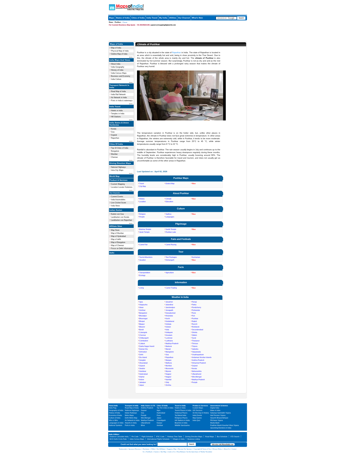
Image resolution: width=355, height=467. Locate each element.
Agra (141, 302)
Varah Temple (144, 232)
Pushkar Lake (171, 232)
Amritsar (142, 310)
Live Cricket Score (118, 203)
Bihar (143, 425)
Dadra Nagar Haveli (146, 346)
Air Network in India (119, 97)
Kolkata (168, 324)
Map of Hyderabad (118, 236)
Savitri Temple (171, 229)
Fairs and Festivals (181, 239)
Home (111, 22)
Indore (141, 380)
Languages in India (116, 423)
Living (141, 288)
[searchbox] (226, 18)
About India (115, 64)
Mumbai (114, 154)
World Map (114, 176)
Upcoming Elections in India (220, 428)
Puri (193, 316)
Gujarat (114, 135)
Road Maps (209, 437)
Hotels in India (117, 110)
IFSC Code (160, 437)
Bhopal (142, 321)
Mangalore (170, 352)
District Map (170, 184)
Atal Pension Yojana (217, 415)
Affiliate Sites (115, 226)
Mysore (168, 371)
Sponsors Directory (135, 449)
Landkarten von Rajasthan (121, 220)
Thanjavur (196, 341)
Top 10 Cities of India (119, 148)
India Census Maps (119, 73)
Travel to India (180, 406)
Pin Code (135, 437)
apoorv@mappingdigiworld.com (163, 25)
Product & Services (118, 180)
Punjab (194, 382)
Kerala (113, 129)
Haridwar (142, 371)
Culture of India (114, 418)
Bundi (141, 330)
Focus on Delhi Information (122, 248)
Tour (180, 252)
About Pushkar (181, 193)
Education (169, 202)
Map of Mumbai (117, 233)
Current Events (117, 196)
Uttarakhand (196, 374)
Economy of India (115, 415)
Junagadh (169, 310)
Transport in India (131, 406)
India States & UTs (148, 406)
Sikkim (194, 335)
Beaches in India (181, 423)
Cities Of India (116, 144)
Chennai (114, 157)
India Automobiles (118, 200)
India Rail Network (118, 94)
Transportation (144, 273)
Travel (141, 184)
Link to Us (171, 452)
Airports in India (131, 423)
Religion (142, 214)
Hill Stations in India (182, 420)
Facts (181, 267)
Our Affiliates (161, 449)
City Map (142, 186)
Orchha (168, 385)
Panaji (194, 302)
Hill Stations (116, 117)
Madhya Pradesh (172, 343)
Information (181, 282)
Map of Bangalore (118, 242)
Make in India (215, 410)
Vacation (142, 260)
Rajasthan (115, 138)
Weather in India (180, 297)
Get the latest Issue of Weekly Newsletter (199, 452)
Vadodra (195, 349)
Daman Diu (143, 349)
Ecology (142, 275)
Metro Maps (129, 415)
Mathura (169, 363)
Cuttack (142, 343)
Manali (168, 349)
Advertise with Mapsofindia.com (222, 444)
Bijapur (142, 324)
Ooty (167, 382)
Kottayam (169, 332)
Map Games (197, 418)
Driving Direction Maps (120, 163)
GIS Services (197, 410)
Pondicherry (196, 307)
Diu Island (143, 357)
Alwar (141, 307)
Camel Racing (171, 245)
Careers (156, 452)
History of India (117, 70)
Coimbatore (143, 341)
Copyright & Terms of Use (202, 449)
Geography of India (116, 410)
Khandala (169, 316)
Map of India (116, 48)
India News (115, 206)
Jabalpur (142, 382)
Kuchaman (196, 257)
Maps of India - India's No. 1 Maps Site (112, 7)
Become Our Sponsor (185, 449)
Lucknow (169, 338)
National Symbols (115, 425)
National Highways (118, 167)
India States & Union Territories (119, 124)
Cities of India (138, 18)
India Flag (112, 408)
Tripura (194, 346)
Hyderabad (143, 374)
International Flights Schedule (158, 439)
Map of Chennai (117, 245)
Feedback (149, 452)
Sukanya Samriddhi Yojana (220, 413)
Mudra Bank (214, 423)
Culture (181, 208)
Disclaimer (146, 449)
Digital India (214, 408)
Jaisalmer (169, 302)
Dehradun (143, 352)
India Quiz (196, 420)
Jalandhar (169, 305)
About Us (227, 449)
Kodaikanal (170, 321)
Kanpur (159, 423)
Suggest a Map (171, 449)
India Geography (117, 67)
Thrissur (195, 343)
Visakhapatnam (198, 355)
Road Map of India (118, 91)
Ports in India (130, 425)
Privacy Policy (217, 449)
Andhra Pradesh (198, 360)
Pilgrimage (181, 224)
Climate (168, 199)
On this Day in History (201, 413)
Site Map (163, 452)
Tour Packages (171, 257)
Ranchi (194, 324)
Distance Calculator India (119, 437)
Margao (168, 360)
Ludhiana (169, 341)
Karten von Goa (117, 214)
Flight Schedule (147, 437)
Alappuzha (143, 305)
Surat (194, 338)
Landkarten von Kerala (120, 217)
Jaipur (141, 385)
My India (163, 18)
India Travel (151, 18)
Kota (167, 330)
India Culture (116, 79)
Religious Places (181, 418)
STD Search (234, 437)
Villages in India (179, 439)
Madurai (169, 346)
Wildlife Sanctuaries (182, 425)
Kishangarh (170, 260)
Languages (170, 217)
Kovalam (169, 335)
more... (131, 57)
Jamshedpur (170, 307)
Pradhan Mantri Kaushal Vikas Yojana (224, 425)
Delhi (111, 253)
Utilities (172, 18)
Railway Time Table (174, 437)
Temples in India (117, 114)
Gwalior (142, 368)
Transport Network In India (119, 86)
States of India (123, 18)
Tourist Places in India (183, 410)
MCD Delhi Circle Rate (118, 439)
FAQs (153, 449)
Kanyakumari (171, 313)
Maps (111, 18)
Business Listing (193, 439)
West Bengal (196, 377)
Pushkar (118, 22)
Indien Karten (115, 210)
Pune (194, 313)
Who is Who (113, 420)
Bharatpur (143, 316)
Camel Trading (171, 288)
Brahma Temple (145, 229)
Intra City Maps (117, 170)
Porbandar (196, 310)
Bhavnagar (143, 319)
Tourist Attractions (145, 257)
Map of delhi (116, 239)
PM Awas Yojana (216, 420)
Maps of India (116, 44)
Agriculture (170, 273)
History (141, 199)
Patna (194, 305)
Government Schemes (219, 406)
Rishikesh (195, 327)
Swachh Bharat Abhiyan (219, 418)
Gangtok (142, 360)
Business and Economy (120, 76)
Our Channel (184, 18)
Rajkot (194, 321)
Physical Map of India (120, 51)
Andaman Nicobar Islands (201, 357)
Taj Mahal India (180, 415)
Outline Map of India (119, 54)
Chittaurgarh (144, 338)
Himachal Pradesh (199, 363)
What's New (197, 18)
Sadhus (168, 214)
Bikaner (142, 327)
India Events (197, 415)
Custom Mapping (118, 184)
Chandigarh (161, 420)
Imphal (141, 377)
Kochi (168, 319)
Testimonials (123, 449)
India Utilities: (114, 434)
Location (142, 202)
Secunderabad (197, 330)
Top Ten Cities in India (165, 408)
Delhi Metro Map (131, 418)
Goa (112, 132)
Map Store (115, 230)
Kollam (168, 327)
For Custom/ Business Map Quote (122, 25)
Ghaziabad (143, 363)
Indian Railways (131, 413)
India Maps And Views (119, 60)
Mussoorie (169, 368)
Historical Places (181, 413)
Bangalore (115, 151)
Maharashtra (196, 371)
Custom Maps (198, 408)
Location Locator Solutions (121, 187)
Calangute (143, 332)
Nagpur (168, 374)
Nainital (168, 380)
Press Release (181, 452)
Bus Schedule (222, 437)
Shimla (194, 332)
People (142, 217)
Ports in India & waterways (122, 100)
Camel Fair (143, 245)
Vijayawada (196, 352)
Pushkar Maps (180, 178)
